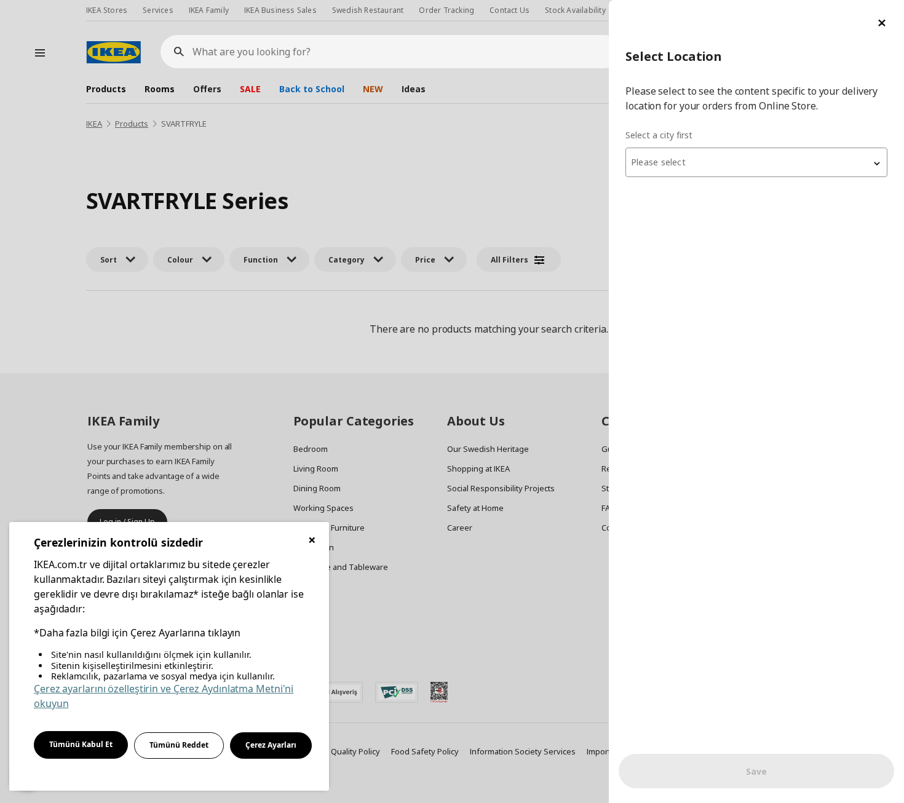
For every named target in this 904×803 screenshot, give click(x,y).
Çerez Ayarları (270, 745)
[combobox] (756, 162)
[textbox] (756, 162)
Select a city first (658, 135)
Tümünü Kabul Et (81, 744)
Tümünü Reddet (178, 745)
